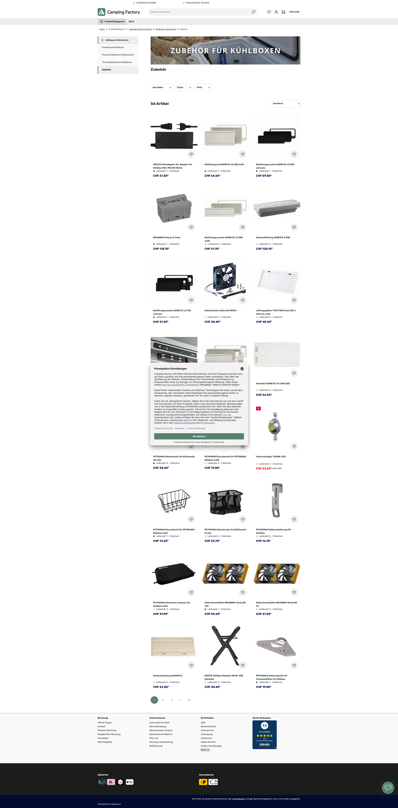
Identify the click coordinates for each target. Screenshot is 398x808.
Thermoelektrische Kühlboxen (117, 62)
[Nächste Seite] (180, 700)
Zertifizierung (155, 746)
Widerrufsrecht (208, 742)
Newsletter (103, 738)
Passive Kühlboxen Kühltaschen (118, 54)
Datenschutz (207, 730)
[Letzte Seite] (189, 700)
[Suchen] (253, 12)
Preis (199, 87)
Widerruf (205, 750)
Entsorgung (206, 734)
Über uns (153, 738)
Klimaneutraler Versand (197, 3)
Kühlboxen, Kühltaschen (117, 40)
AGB (203, 722)
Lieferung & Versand (159, 722)
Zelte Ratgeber (105, 742)
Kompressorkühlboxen (113, 47)
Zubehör (106, 69)
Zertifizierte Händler (146, 3)
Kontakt (101, 726)
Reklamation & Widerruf (160, 734)
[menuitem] (112, 21)
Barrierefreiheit (208, 726)
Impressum (206, 738)
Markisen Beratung (107, 730)
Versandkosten (238, 799)
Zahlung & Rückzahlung (161, 742)
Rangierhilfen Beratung (109, 734)
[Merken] (191, 154)
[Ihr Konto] (276, 12)
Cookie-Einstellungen (211, 746)
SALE (131, 21)
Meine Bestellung (157, 726)
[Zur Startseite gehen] (119, 12)
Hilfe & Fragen (105, 722)
